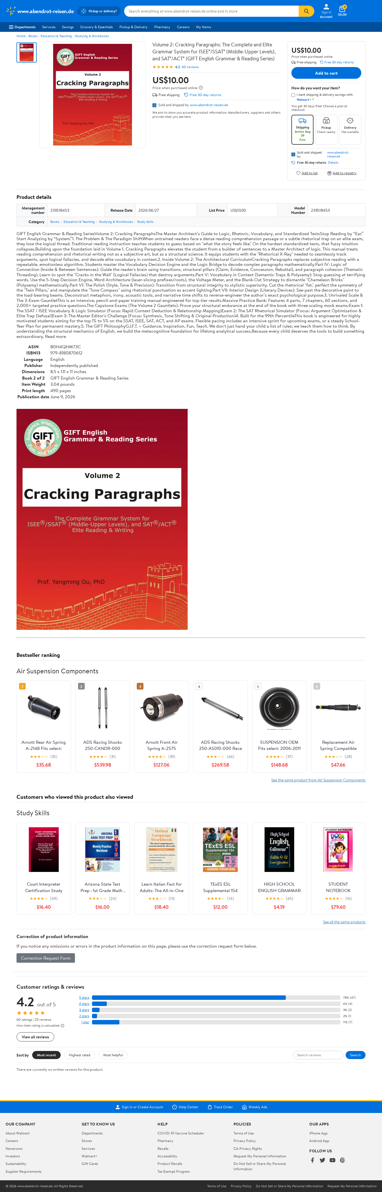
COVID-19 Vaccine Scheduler (180, 1133)
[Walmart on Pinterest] (342, 1160)
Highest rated (79, 1054)
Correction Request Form (45, 958)
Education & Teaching (56, 36)
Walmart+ (89, 1155)
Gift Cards (90, 1163)
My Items (203, 26)
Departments (25, 26)
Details (333, 163)
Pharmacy (162, 26)
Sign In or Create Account (142, 1107)
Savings (68, 26)
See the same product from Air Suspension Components (318, 780)
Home (20, 36)
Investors (13, 1155)
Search (355, 1054)
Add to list (310, 173)
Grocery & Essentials (96, 26)
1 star (85, 1022)
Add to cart (326, 73)
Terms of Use (244, 1133)
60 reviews (190, 67)
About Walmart (18, 1133)
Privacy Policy (245, 1140)
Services (48, 26)
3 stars (84, 1010)
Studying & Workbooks (92, 36)
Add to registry (345, 173)
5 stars (84, 997)
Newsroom (14, 1148)
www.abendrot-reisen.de (209, 104)
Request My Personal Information (260, 1155)
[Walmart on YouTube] (332, 1160)
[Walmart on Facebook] (312, 1160)
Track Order (223, 1107)
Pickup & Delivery (133, 26)
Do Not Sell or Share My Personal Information (289, 1186)
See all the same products (344, 921)
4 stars (84, 1004)
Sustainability (16, 1163)
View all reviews (35, 1037)
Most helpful (113, 1054)
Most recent (46, 1054)
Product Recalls (169, 1163)
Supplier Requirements (23, 1171)
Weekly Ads (258, 1107)
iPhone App (318, 1133)
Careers (183, 26)
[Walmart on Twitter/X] (322, 1160)
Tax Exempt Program (173, 1171)
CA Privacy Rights (248, 1148)
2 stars (84, 1016)
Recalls (162, 1148)
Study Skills (145, 221)
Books (33, 36)
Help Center (188, 1107)
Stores (87, 1140)
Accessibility (167, 1155)
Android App (319, 1140)
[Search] (306, 11)
